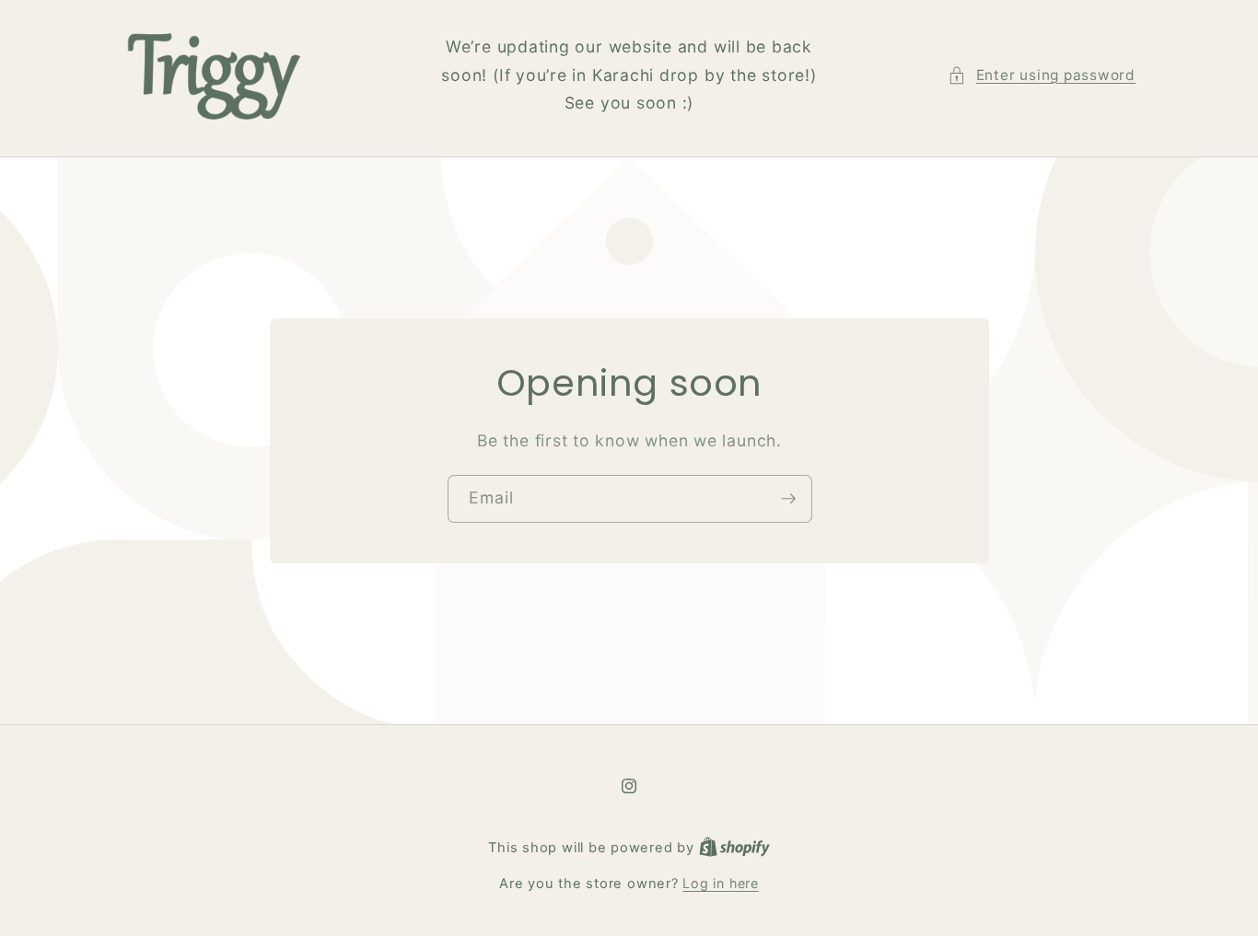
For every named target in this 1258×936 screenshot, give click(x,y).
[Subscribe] (788, 499)
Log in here (720, 883)
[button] (1042, 76)
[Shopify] (734, 847)
